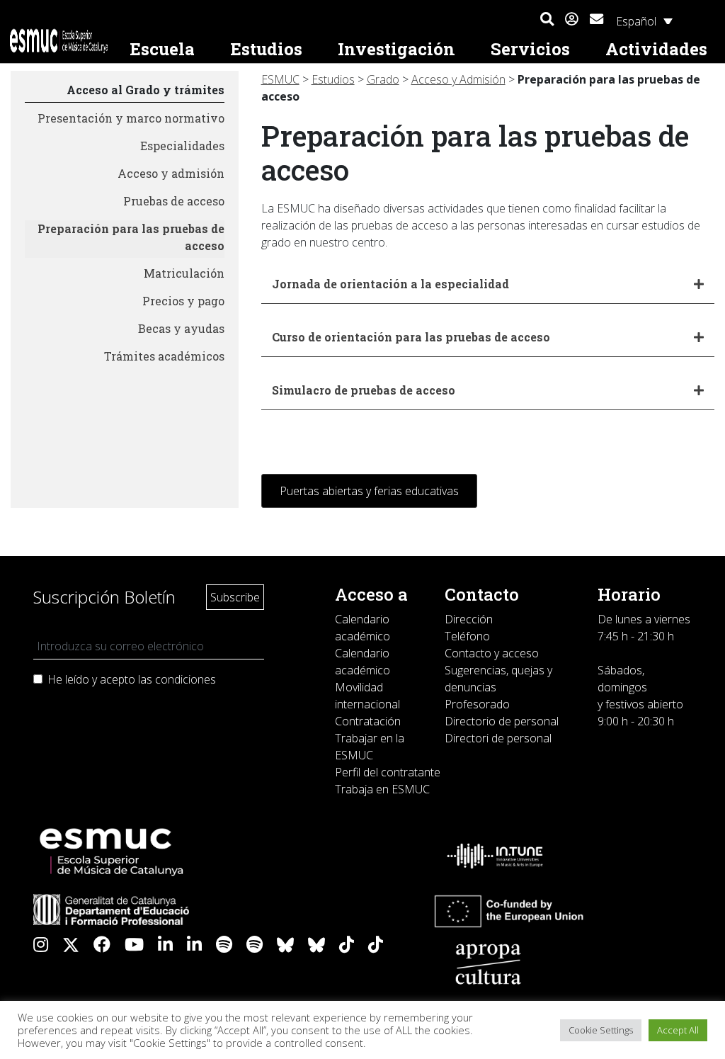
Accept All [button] (678, 1030)
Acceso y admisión (171, 173)
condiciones (185, 679)
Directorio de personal (502, 721)
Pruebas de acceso (173, 200)
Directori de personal (498, 738)
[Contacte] (596, 17)
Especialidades (182, 145)
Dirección (469, 619)
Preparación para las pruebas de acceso (131, 237)
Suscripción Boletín (104, 596)
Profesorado (477, 704)
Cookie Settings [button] (601, 1030)
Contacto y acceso (492, 653)
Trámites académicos (164, 356)
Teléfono (467, 636)
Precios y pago (183, 300)
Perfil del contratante (387, 772)
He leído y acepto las (131, 679)
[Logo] (59, 41)
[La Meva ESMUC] (571, 20)
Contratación (368, 721)
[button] (547, 20)
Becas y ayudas (181, 328)
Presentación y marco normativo (131, 118)
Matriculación (184, 273)
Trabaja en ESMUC (382, 789)
